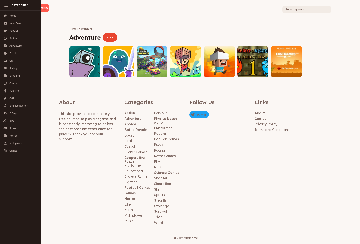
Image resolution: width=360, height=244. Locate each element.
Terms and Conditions (272, 130)
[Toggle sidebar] (6, 5)
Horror (129, 199)
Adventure (132, 118)
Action (129, 113)
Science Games (166, 172)
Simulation (162, 184)
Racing (159, 150)
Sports (159, 195)
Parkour (160, 113)
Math (128, 210)
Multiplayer (133, 215)
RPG (157, 167)
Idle (127, 204)
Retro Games (165, 156)
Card (128, 141)
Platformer (163, 128)
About (260, 113)
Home (72, 28)
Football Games (137, 187)
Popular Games (166, 139)
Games (130, 193)
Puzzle (159, 145)
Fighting (131, 182)
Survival (160, 211)
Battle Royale (135, 130)
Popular (160, 133)
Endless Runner (136, 176)
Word (158, 223)
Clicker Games (136, 152)
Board (129, 135)
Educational (133, 171)
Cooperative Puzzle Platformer (134, 161)
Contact (261, 118)
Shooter (160, 178)
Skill (157, 189)
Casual (129, 146)
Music (129, 221)
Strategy (161, 206)
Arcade (130, 124)
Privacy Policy (266, 124)
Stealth (160, 200)
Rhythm (160, 161)
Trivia (158, 217)
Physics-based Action (165, 120)
